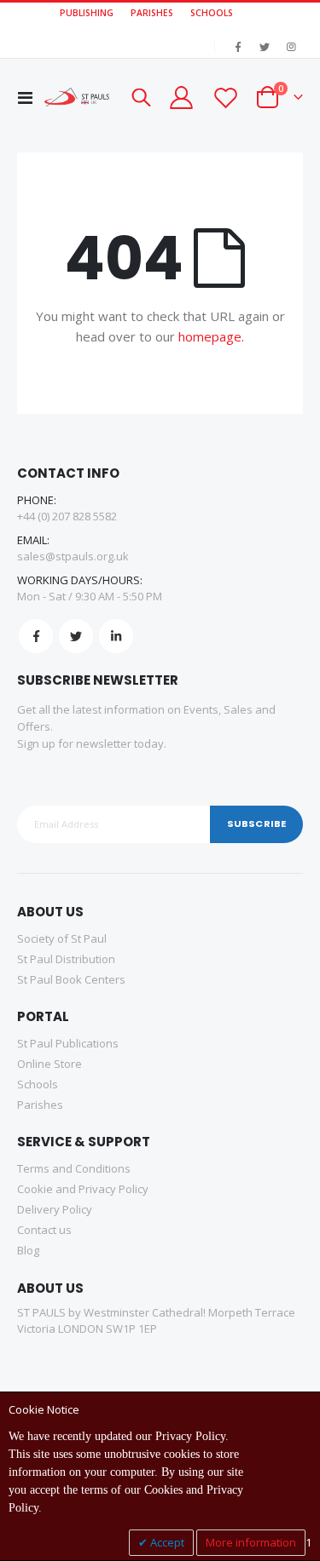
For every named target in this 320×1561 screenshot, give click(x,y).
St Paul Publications (68, 1043)
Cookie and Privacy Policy (82, 1189)
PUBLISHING (86, 13)
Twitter (76, 636)
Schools (37, 1084)
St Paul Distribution (66, 959)
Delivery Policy (54, 1209)
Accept (166, 1542)
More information (251, 1542)
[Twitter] (264, 47)
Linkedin (116, 636)
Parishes (40, 1104)
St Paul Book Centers (71, 979)
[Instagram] (291, 47)
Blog (28, 1250)
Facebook (36, 636)
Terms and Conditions (74, 1168)
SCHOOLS (211, 13)
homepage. (211, 336)
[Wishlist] (224, 97)
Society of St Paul (62, 938)
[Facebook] (238, 47)
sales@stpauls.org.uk (73, 556)
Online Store (49, 1063)
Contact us (44, 1229)
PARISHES (152, 13)
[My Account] (181, 97)
